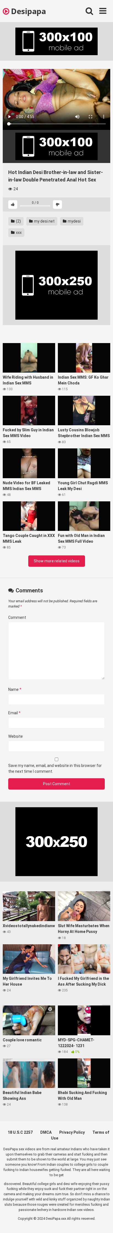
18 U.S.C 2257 (20, 1132)
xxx (18, 232)
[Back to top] (102, 1221)
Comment (17, 617)
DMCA (46, 1132)
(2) (18, 221)
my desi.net (44, 221)
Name (14, 689)
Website (15, 736)
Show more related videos (57, 561)
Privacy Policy (72, 1132)
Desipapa (27, 11)
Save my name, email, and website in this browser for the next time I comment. (55, 768)
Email (14, 713)
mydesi (74, 221)
